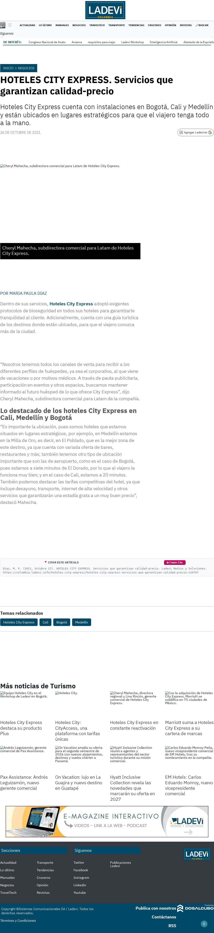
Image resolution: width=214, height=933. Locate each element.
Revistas (186, 25)
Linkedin (80, 885)
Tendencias (136, 25)
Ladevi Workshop (132, 42)
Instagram (81, 877)
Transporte (116, 25)
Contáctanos (164, 917)
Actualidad (27, 25)
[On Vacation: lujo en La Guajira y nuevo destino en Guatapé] (79, 759)
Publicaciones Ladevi (120, 864)
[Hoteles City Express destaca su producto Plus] (24, 705)
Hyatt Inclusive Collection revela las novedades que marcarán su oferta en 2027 (132, 788)
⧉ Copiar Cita (175, 562)
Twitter (79, 862)
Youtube (80, 892)
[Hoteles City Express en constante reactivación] (134, 705)
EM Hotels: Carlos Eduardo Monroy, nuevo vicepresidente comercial (189, 785)
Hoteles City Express (71, 304)
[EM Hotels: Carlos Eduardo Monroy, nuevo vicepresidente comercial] (189, 759)
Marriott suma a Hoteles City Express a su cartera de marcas (189, 727)
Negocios (79, 25)
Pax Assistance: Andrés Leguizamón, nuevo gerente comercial (24, 782)
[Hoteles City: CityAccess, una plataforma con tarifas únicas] (79, 705)
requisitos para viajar (101, 42)
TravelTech (97, 25)
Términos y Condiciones (18, 920)
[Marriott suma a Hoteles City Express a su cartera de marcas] (189, 705)
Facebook (81, 870)
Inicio (8, 68)
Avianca (77, 42)
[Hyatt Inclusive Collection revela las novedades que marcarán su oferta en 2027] (134, 759)
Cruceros (154, 25)
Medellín (81, 622)
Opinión (170, 25)
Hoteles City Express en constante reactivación (134, 725)
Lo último (45, 25)
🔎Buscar (201, 25)
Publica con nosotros (156, 908)
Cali (45, 622)
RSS (172, 925)
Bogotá (61, 622)
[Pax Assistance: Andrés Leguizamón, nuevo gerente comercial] (24, 759)
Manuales (62, 25)
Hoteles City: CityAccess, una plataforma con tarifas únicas (77, 730)
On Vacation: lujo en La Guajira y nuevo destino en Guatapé (78, 782)
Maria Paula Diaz (28, 293)
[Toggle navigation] (9, 25)
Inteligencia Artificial (163, 42)
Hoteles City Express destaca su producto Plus (21, 727)
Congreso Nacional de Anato (47, 42)
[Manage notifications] (204, 923)
